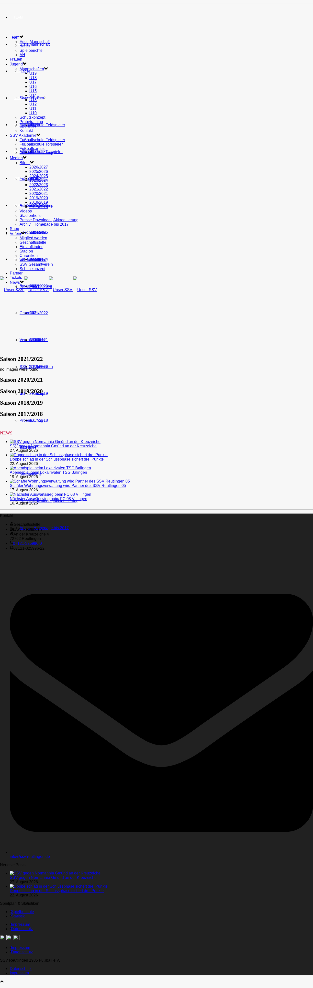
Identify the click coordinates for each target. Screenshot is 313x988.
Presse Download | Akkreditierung (49, 501)
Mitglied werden (33, 238)
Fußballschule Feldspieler (42, 125)
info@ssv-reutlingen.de (30, 856)
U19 (33, 73)
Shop (18, 152)
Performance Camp (36, 153)
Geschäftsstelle (33, 232)
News (18, 259)
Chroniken (29, 313)
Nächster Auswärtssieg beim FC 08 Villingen (48, 499)
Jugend (20, 71)
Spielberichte (31, 50)
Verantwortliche (33, 340)
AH (22, 55)
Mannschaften (32, 69)
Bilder (25, 163)
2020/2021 (38, 193)
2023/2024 (38, 180)
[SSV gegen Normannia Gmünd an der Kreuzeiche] (55, 442)
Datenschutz (22, 929)
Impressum (20, 924)
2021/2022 (38, 313)
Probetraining (31, 122)
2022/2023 (38, 185)
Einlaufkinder (31, 247)
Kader (25, 46)
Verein (20, 178)
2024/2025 (38, 176)
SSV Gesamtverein (36, 367)
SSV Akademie (23, 135)
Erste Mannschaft (35, 44)
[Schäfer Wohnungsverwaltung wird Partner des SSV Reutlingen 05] (70, 481)
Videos (26, 211)
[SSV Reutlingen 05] (48, 290)
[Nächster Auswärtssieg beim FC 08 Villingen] (50, 494)
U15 (33, 91)
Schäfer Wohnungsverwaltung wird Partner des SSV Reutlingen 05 (68, 485)
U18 (33, 78)
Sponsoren (29, 126)
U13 (33, 100)
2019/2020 (38, 198)
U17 (33, 82)
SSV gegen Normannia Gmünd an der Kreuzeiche (53, 446)
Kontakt (26, 130)
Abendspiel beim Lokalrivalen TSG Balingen (48, 472)
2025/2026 (38, 171)
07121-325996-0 (27, 543)
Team (18, 17)
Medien (16, 158)
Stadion (26, 251)
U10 (33, 113)
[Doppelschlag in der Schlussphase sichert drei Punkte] (59, 455)
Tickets (16, 277)
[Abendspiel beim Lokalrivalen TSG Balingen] (50, 468)
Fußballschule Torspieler (41, 144)
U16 (33, 86)
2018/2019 (38, 202)
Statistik (18, 916)
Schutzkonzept (32, 117)
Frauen (16, 59)
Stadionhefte (31, 215)
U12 (33, 104)
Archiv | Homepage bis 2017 (44, 528)
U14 (33, 95)
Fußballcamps (32, 149)
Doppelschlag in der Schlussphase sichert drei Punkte (57, 459)
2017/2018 (38, 420)
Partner (21, 205)
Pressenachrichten (36, 287)
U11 (32, 108)
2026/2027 (38, 167)
